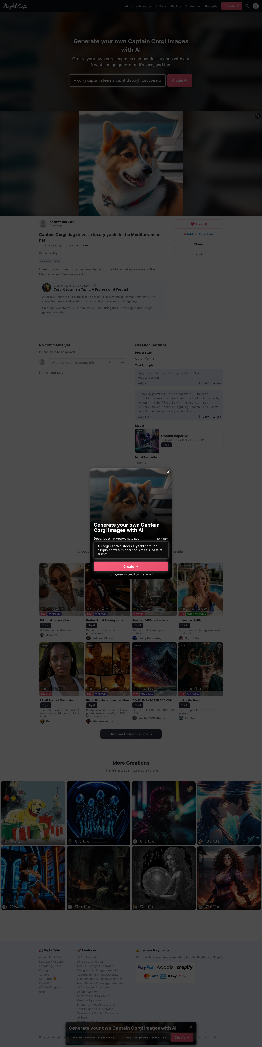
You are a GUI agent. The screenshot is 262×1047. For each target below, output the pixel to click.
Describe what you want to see (116, 538)
